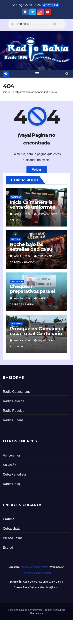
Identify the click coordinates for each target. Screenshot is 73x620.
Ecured (8, 547)
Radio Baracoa (13, 401)
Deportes (16, 324)
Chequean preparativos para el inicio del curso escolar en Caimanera (35, 294)
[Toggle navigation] (37, 74)
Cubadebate (11, 528)
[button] (67, 73)
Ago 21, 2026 (22, 214)
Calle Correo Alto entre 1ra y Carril (42, 581)
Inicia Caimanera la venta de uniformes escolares (32, 207)
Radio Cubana (13, 420)
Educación (17, 281)
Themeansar (37, 613)
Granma (8, 519)
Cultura (15, 239)
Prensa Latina (13, 538)
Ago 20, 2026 (22, 298)
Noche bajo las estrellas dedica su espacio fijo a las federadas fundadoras (35, 251)
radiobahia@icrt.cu (48, 587)
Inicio (6, 92)
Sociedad (16, 197)
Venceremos (12, 455)
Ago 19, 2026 (22, 340)
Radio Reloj (11, 484)
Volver (36, 169)
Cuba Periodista (14, 474)
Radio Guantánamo (17, 391)
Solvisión (9, 465)
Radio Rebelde (14, 410)
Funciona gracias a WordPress (25, 609)
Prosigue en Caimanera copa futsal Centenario (36, 331)
